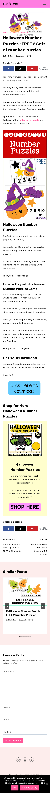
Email (8, 719)
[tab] (20, 636)
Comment (10, 671)
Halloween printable (29, 120)
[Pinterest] (25, 759)
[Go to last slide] (7, 606)
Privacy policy (29, 787)
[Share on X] (20, 68)
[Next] (43, 606)
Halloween (23, 33)
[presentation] (25, 591)
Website (8, 732)
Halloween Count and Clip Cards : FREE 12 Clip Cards (12, 545)
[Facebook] (31, 759)
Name (8, 707)
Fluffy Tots (9, 56)
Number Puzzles (10, 33)
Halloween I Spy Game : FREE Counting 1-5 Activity (39, 547)
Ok (14, 787)
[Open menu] (44, 4)
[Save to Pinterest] (32, 68)
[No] (47, 784)
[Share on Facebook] (8, 68)
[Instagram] (18, 759)
